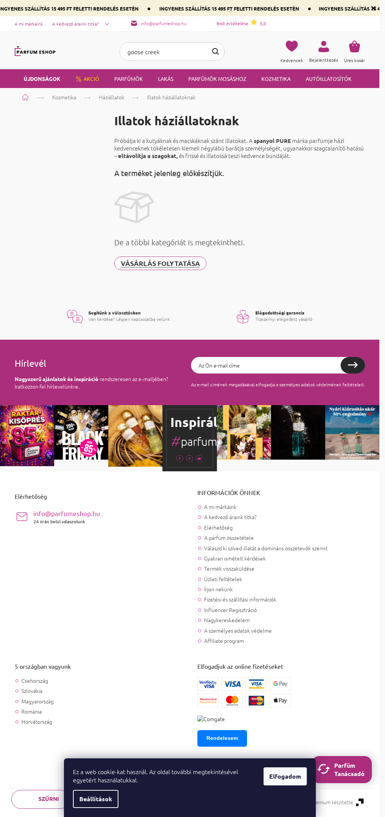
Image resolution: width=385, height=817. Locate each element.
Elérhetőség (218, 527)
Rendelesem (222, 738)
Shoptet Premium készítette (322, 802)
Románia (31, 711)
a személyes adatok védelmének (308, 384)
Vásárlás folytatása (160, 263)
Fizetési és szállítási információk (240, 599)
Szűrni (48, 798)
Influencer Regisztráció (230, 610)
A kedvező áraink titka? (75, 24)
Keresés (215, 52)
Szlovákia (31, 690)
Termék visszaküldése (229, 568)
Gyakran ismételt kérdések (235, 558)
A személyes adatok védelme (238, 630)
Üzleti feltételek (223, 579)
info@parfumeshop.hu (66, 516)
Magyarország (37, 701)
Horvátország (36, 721)
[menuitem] (37, 78)
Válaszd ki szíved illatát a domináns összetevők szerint (265, 548)
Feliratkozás (353, 365)
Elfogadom (285, 776)
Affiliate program (224, 640)
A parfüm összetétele (229, 537)
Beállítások (95, 799)
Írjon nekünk (218, 589)
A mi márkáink (29, 24)
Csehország (34, 680)
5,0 (241, 23)
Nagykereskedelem (227, 620)
